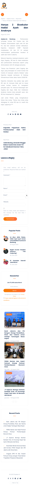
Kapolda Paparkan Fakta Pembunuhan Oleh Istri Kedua (14, 130)
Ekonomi (9, 314)
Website (5, 202)
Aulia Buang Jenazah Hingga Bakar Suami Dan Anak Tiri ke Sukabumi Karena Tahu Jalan (14, 146)
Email (5, 195)
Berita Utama (10, 344)
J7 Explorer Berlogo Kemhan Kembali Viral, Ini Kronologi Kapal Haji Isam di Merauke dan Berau (14, 392)
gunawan (6, 341)
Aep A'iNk (7, 369)
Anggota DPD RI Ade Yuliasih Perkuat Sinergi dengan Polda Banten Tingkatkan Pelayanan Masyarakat (14, 456)
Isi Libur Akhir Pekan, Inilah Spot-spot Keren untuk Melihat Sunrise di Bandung (18, 239)
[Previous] (13, 401)
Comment (6, 175)
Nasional (9, 373)
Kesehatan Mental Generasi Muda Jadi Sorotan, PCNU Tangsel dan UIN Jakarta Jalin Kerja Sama (14, 448)
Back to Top (15, 482)
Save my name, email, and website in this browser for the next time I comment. (14, 213)
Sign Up (14, 290)
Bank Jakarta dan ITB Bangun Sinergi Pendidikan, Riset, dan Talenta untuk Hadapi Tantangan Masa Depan (14, 334)
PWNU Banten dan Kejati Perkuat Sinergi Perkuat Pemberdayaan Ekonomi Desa (14, 364)
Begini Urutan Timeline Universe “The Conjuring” (18, 251)
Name (5, 188)
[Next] (16, 401)
